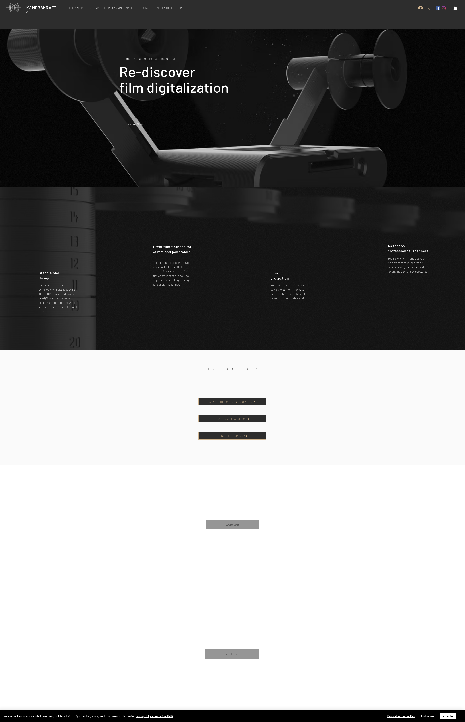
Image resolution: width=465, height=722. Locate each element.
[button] (119, 8)
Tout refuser (428, 716)
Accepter (448, 716)
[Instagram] (444, 8)
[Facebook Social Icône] (438, 8)
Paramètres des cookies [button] (401, 716)
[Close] (460, 716)
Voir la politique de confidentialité (154, 716)
